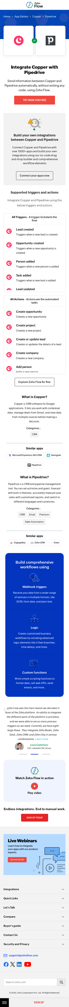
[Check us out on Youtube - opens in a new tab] (27, 964)
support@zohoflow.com (23, 955)
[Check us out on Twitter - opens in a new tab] (12, 964)
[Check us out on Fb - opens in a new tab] (6, 964)
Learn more (41, 739)
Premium (44, 514)
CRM (34, 434)
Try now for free (34, 100)
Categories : (33, 428)
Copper (36, 16)
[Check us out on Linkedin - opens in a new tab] (19, 964)
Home (7, 16)
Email (32, 514)
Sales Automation (34, 521)
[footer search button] (61, 982)
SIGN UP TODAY (35, 817)
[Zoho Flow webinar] (34, 854)
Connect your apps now (34, 175)
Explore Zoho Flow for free (34, 381)
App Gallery (21, 16)
